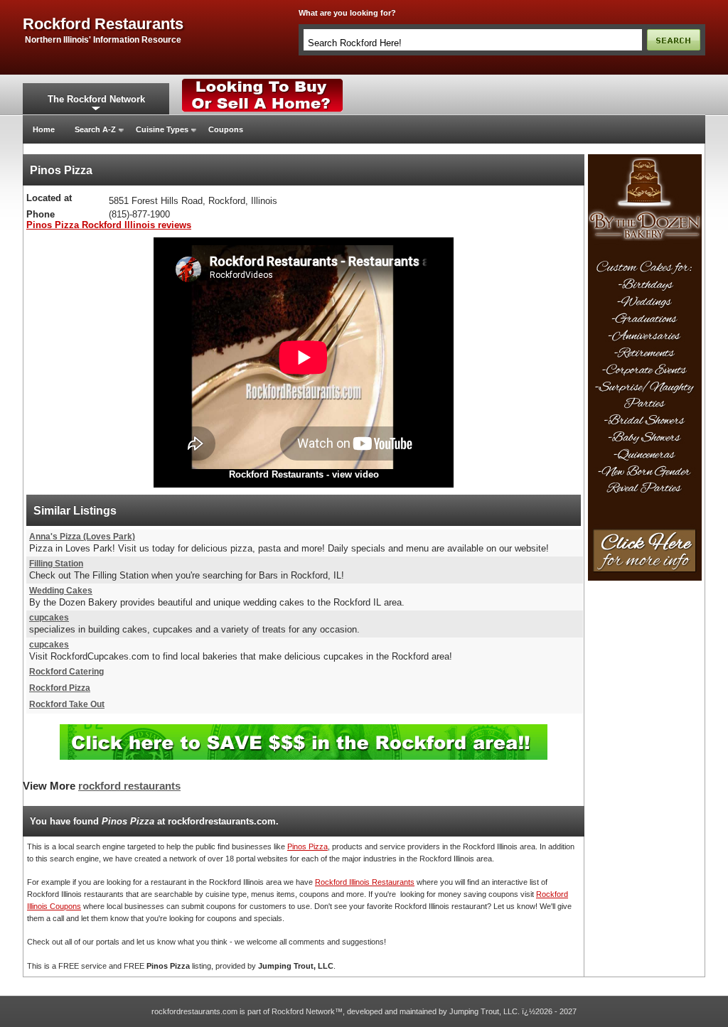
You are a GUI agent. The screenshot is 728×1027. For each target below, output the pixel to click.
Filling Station (56, 564)
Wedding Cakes (60, 591)
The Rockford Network (96, 99)
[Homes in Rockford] (262, 81)
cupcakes (49, 618)
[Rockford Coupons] (303, 729)
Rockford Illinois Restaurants (364, 882)
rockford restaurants (103, 24)
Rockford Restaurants (276, 474)
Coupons (225, 129)
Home (44, 129)
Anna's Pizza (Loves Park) (82, 537)
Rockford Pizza (59, 688)
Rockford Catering (66, 672)
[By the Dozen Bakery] (645, 158)
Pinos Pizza (307, 846)
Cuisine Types (162, 129)
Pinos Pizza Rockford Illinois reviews (108, 225)
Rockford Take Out (67, 704)
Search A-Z (95, 129)
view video (355, 474)
